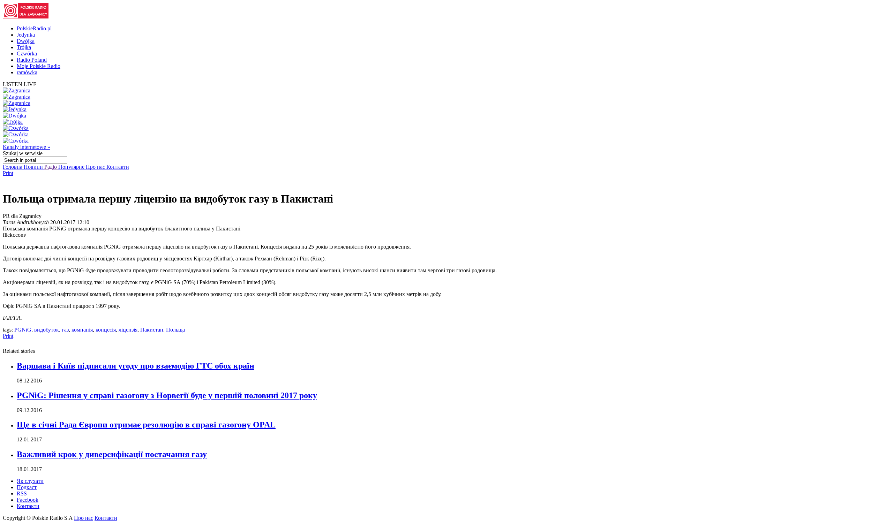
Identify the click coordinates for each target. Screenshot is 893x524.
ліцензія (128, 330)
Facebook (27, 500)
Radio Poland (32, 60)
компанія (82, 330)
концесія (106, 330)
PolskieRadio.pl (34, 28)
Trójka (24, 47)
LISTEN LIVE (20, 84)
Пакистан (151, 330)
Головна (13, 167)
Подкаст (27, 487)
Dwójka (26, 41)
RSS (22, 493)
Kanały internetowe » (26, 147)
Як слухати (30, 481)
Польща (175, 330)
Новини (34, 167)
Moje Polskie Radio (38, 66)
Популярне (72, 167)
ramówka (27, 72)
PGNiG (22, 330)
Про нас (96, 167)
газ (65, 330)
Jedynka (26, 35)
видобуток (46, 330)
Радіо (51, 167)
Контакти (117, 167)
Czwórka (27, 53)
